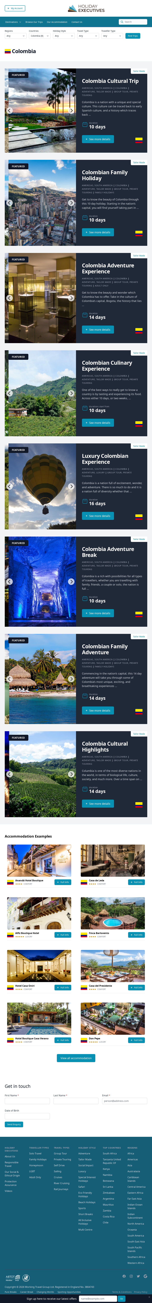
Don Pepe (94, 1038)
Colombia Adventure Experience (108, 268)
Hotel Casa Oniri (25, 985)
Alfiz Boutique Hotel (27, 933)
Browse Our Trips (34, 22)
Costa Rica (108, 1216)
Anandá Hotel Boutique (29, 880)
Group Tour (121, 91)
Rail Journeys (61, 1189)
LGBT (32, 1171)
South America (104, 88)
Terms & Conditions (122, 1292)
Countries (34, 30)
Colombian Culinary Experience (107, 365)
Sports (82, 1208)
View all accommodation (76, 1058)
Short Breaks (85, 1214)
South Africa (110, 1153)
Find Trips (133, 35)
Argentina (108, 1198)
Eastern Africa (135, 1192)
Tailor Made (103, 91)
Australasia (134, 1171)
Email (106, 1095)
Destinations (11, 22)
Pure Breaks (11, 1292)
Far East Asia (135, 1198)
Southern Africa (136, 1257)
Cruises (58, 1177)
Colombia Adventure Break (108, 552)
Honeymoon (36, 1165)
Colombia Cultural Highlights (105, 746)
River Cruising (61, 1183)
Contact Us (77, 22)
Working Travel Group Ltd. (39, 1287)
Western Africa (136, 1263)
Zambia (107, 1210)
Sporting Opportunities (69, 1292)
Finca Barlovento (99, 933)
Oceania (132, 1229)
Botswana (108, 1180)
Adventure (88, 91)
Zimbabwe (109, 1192)
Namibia (107, 1175)
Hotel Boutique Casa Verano (32, 1038)
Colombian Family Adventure (105, 649)
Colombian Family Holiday (105, 175)
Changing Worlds (45, 1292)
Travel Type (82, 30)
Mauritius (108, 1204)
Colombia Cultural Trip (110, 81)
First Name (12, 1095)
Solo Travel (35, 1153)
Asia (130, 1165)
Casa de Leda (96, 880)
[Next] (71, 110)
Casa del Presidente (100, 985)
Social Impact (85, 1165)
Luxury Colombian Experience (105, 458)
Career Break (26, 1292)
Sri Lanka (108, 1186)
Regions (9, 30)
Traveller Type (108, 30)
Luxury (100, 472)
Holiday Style (59, 30)
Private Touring (62, 1159)
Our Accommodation (57, 22)
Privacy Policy (140, 1292)
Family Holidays (104, 192)
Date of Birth (12, 1110)
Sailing (57, 1171)
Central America (136, 1186)
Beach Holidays (86, 1202)
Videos (8, 1191)
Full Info (65, 882)
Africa (131, 1153)
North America (136, 1223)
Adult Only (102, 285)
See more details (99, 139)
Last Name (60, 1095)
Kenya (106, 1169)
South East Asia (136, 1241)
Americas (87, 88)
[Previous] (9, 110)
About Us (10, 1156)
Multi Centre (85, 1229)
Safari (81, 1186)
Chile (105, 1222)
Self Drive (59, 1165)
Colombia (121, 88)
